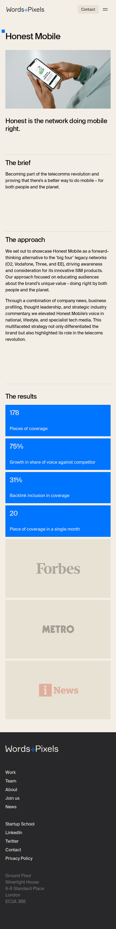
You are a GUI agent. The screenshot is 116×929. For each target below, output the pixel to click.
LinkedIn (13, 832)
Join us (12, 798)
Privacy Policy (18, 858)
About (11, 789)
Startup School (20, 824)
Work (10, 772)
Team (10, 781)
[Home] (25, 9)
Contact (88, 9)
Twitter (12, 841)
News (10, 807)
